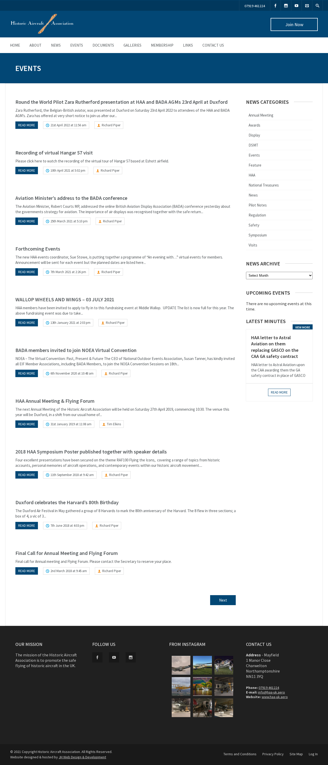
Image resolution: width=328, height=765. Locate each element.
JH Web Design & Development (82, 757)
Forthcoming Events (37, 248)
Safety (254, 225)
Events (76, 45)
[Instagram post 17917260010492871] (202, 686)
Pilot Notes (258, 205)
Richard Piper (111, 125)
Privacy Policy (273, 754)
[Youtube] (296, 5)
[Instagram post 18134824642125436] (181, 686)
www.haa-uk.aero (275, 697)
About (35, 45)
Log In (313, 754)
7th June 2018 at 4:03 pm (67, 525)
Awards (254, 125)
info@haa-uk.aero (271, 692)
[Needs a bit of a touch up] (202, 707)
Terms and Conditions (240, 754)
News (56, 45)
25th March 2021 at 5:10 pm (69, 221)
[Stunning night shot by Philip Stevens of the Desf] (223, 665)
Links (188, 45)
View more (302, 327)
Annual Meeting (261, 115)
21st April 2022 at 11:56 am (68, 125)
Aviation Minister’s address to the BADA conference (71, 198)
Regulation (257, 215)
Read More (279, 392)
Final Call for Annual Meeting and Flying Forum (66, 553)
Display (254, 135)
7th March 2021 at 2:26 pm (68, 272)
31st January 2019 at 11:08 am (70, 424)
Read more (26, 125)
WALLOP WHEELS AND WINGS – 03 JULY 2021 (64, 299)
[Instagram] (286, 5)
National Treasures (264, 185)
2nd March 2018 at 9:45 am (68, 571)
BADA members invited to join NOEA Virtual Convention (76, 350)
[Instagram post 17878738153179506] (181, 707)
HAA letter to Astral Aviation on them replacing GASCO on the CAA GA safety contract (275, 347)
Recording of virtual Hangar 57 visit (54, 152)
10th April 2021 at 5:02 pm (67, 170)
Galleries (132, 45)
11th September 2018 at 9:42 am (72, 475)
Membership (162, 45)
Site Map (296, 754)
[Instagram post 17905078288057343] (223, 707)
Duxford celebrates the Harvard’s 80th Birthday (67, 502)
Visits (253, 245)
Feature (255, 165)
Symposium (258, 235)
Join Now (294, 24)
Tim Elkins (114, 424)
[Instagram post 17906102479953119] (181, 665)
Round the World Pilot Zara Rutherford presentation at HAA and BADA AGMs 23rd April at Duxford (121, 102)
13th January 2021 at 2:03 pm (70, 323)
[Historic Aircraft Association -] (42, 32)
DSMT (253, 145)
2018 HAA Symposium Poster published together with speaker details (91, 451)
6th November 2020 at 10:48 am (72, 373)
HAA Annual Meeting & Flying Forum (55, 401)
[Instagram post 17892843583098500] (223, 686)
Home (15, 45)
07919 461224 (254, 6)
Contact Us (213, 45)
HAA (252, 175)
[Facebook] (275, 5)
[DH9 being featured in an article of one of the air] (202, 665)
